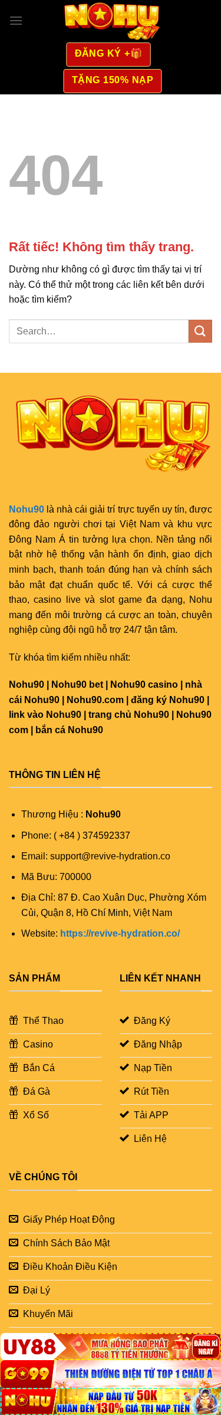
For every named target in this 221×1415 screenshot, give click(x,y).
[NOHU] (110, 1401)
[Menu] (16, 20)
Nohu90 (26, 509)
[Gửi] (200, 331)
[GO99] (110, 1373)
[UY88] (110, 1346)
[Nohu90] (111, 20)
